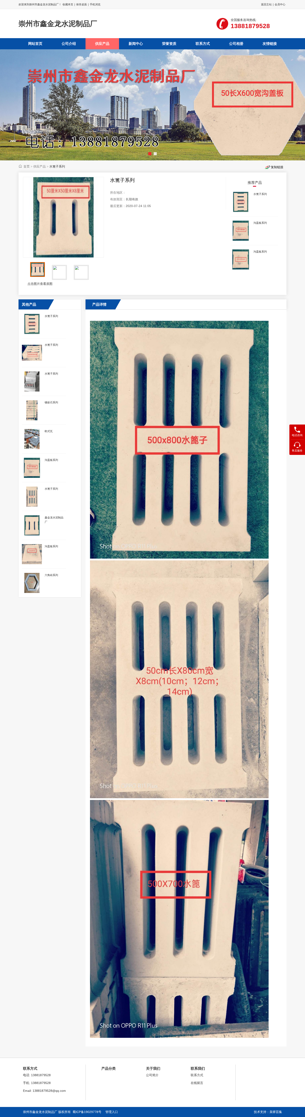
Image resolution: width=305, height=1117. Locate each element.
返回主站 (266, 4)
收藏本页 (68, 4)
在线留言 (197, 1083)
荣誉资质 (169, 44)
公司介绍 (69, 44)
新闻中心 (136, 44)
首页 (26, 166)
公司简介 (152, 1075)
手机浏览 (95, 4)
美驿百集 (275, 1112)
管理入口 (111, 1112)
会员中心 (280, 4)
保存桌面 (81, 4)
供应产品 (102, 44)
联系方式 (203, 44)
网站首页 (35, 44)
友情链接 (270, 44)
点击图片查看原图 (39, 284)
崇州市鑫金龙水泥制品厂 (58, 24)
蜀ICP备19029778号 (87, 1112)
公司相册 (236, 44)
